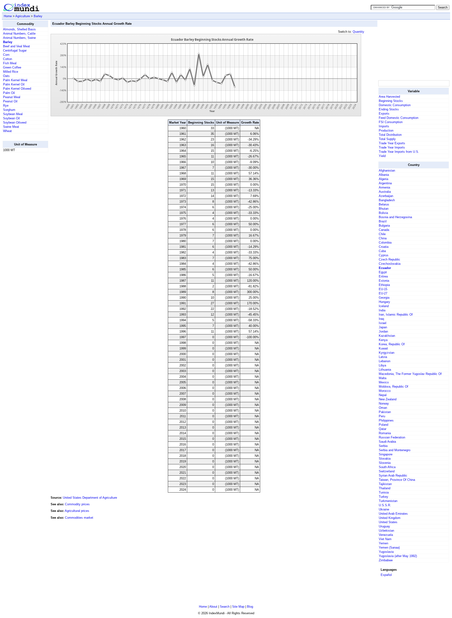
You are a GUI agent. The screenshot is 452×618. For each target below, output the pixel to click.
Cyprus (383, 255)
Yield (382, 156)
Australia (385, 191)
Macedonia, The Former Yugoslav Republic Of (410, 374)
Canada (384, 230)
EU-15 (383, 289)
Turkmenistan (388, 501)
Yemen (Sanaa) (389, 547)
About (213, 606)
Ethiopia (384, 285)
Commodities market (79, 517)
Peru (382, 416)
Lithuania (385, 369)
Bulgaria (384, 225)
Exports (384, 113)
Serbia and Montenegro (394, 450)
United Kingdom (389, 518)
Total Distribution (390, 134)
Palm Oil (9, 93)
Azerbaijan (386, 196)
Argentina (385, 183)
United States (388, 522)
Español (386, 575)
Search (225, 606)
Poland (383, 424)
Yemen (383, 543)
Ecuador (385, 268)
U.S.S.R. (385, 505)
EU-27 (383, 293)
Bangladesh (387, 200)
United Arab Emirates (393, 513)
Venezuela (386, 535)
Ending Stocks (389, 109)
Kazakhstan (387, 335)
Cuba (382, 251)
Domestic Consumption (395, 105)
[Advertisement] (21, 226)
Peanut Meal (11, 97)
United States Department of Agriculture (90, 497)
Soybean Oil (11, 118)
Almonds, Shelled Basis (19, 29)
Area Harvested (389, 96)
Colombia (385, 242)
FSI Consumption (391, 122)
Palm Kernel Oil (13, 84)
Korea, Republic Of (392, 344)
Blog (250, 606)
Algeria (383, 179)
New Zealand (387, 399)
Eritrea (383, 276)
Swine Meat (11, 126)
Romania (385, 433)
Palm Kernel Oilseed (17, 88)
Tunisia (384, 492)
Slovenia (385, 463)
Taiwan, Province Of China (397, 480)
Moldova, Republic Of (393, 386)
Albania (384, 175)
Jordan (383, 331)
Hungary (384, 302)
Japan (383, 327)
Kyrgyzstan (386, 352)
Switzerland (387, 471)
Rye (5, 105)
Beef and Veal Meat (16, 46)
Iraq (381, 319)
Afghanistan (387, 170)
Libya (382, 365)
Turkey (383, 496)
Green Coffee (12, 67)
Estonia (384, 280)
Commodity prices (77, 504)
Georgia (384, 297)
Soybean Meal (13, 114)
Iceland (384, 306)
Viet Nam (385, 539)
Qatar (382, 429)
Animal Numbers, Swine (19, 38)
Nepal (383, 395)
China (383, 238)
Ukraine (384, 509)
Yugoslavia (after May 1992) (398, 556)
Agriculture (22, 16)
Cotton (7, 59)
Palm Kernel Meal (15, 80)
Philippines (386, 420)
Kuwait (383, 348)
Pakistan (385, 412)
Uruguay (384, 526)
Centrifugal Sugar (15, 50)
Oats (6, 76)
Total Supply (387, 139)
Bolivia (383, 213)
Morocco (385, 391)
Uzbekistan (386, 530)
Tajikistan (385, 484)
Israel (382, 323)
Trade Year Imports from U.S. (399, 151)
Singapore (385, 454)
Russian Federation (392, 437)
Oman (383, 407)
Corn (6, 54)
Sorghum (9, 110)
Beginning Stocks (391, 101)
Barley (38, 16)
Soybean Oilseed (14, 122)
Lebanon (384, 361)
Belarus (384, 204)
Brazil (383, 221)
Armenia (384, 187)
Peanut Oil (10, 101)
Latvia (383, 357)
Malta (382, 378)
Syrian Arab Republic (393, 475)
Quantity (358, 31)
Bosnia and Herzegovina (395, 217)
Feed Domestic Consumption (398, 118)
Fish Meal (9, 63)
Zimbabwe (386, 560)
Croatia (383, 247)
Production (386, 130)
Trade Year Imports (392, 147)
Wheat (7, 131)
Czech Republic (389, 259)
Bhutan (383, 208)
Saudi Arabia (387, 441)
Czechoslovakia (389, 263)
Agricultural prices (77, 511)
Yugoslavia (386, 552)
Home (8, 16)
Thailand (384, 488)
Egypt (383, 272)
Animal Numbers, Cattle (19, 33)
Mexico (384, 382)
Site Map (238, 606)
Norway (384, 403)
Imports (384, 126)
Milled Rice (10, 71)
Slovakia (385, 458)
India (382, 310)
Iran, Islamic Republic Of (396, 314)
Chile (382, 234)
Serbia (383, 446)
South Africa (387, 467)
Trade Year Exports (392, 143)
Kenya (383, 340)
